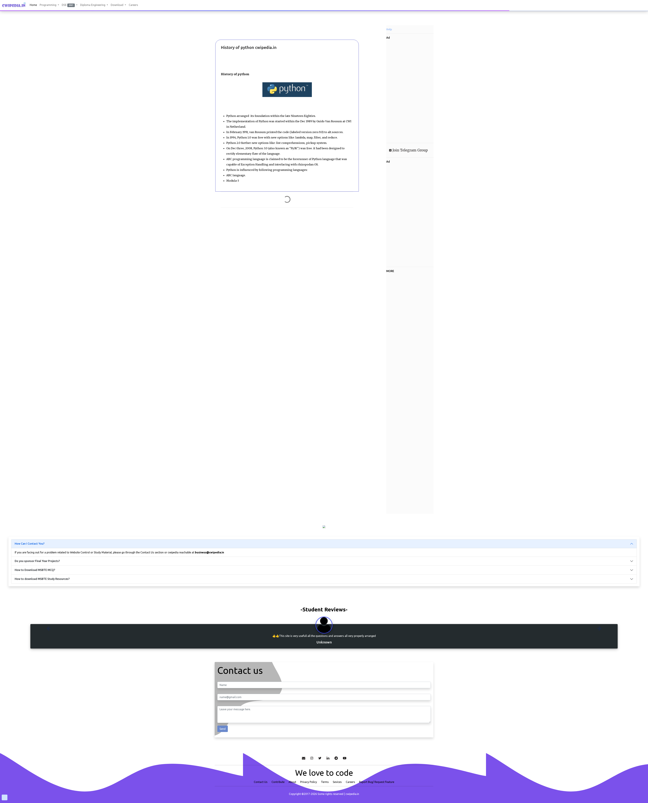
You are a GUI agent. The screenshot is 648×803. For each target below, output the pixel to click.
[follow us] (312, 758)
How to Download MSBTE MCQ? (35, 569)
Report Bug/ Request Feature (376, 781)
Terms (325, 781)
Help (389, 29)
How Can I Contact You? (29, 543)
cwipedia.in (352, 793)
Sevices (337, 781)
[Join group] (336, 758)
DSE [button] (67, 4)
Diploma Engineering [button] (93, 4)
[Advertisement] (233, 30)
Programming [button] (48, 4)
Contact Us (260, 781)
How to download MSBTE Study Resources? (42, 578)
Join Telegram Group (410, 150)
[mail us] (303, 758)
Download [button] (117, 4)
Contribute (278, 781)
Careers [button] (133, 4)
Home (33, 4)
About (292, 781)
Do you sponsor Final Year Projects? (37, 560)
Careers (350, 781)
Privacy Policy (308, 781)
